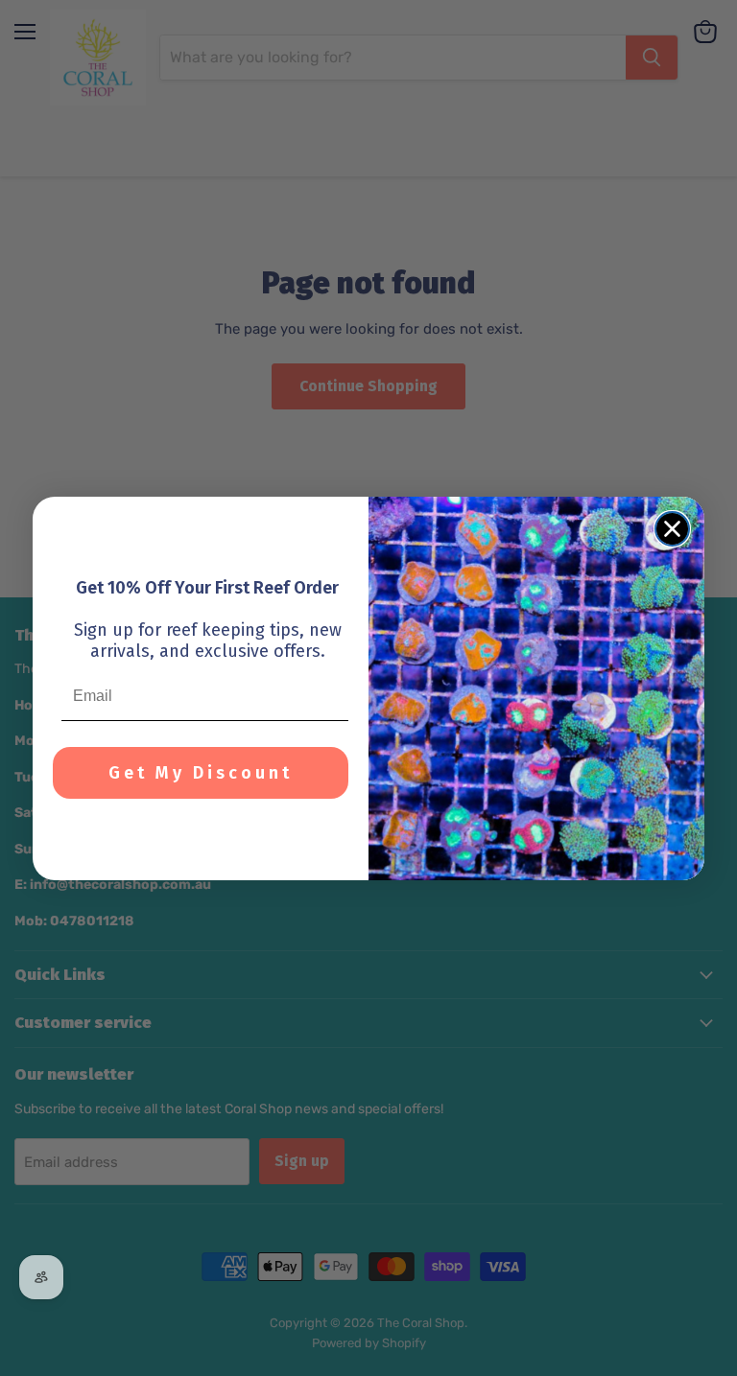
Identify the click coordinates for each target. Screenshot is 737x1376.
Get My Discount (200, 772)
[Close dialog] (672, 529)
